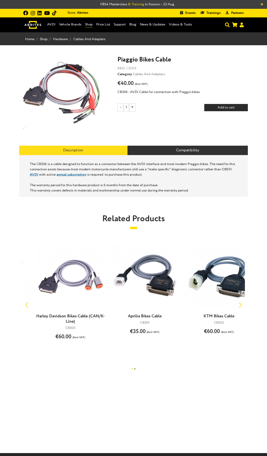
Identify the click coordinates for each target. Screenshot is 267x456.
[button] (240, 305)
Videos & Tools (180, 24)
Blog (132, 24)
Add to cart (226, 107)
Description (73, 150)
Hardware (60, 39)
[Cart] (234, 24)
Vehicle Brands (70, 24)
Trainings (213, 12)
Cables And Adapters (89, 39)
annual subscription (71, 174)
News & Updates (152, 24)
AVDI (51, 24)
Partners (237, 12)
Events (190, 12)
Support (120, 24)
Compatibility (187, 150)
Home (29, 39)
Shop (89, 24)
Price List (103, 24)
